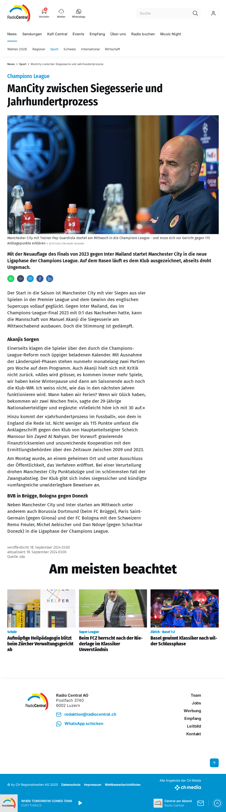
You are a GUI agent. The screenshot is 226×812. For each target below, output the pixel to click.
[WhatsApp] (10, 278)
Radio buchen (143, 34)
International (90, 49)
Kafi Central (57, 34)
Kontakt (193, 734)
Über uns (118, 34)
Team (196, 695)
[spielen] (79, 803)
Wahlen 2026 (17, 49)
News (12, 34)
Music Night (170, 34)
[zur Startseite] (19, 13)
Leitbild (194, 726)
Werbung (192, 710)
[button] (78, 13)
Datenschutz (71, 784)
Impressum (92, 784)
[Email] (30, 278)
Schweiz (70, 49)
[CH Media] (180, 786)
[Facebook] (39, 278)
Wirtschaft (112, 49)
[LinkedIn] (49, 278)
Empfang (97, 34)
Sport (54, 49)
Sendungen (32, 34)
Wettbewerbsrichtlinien (123, 784)
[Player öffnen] (217, 803)
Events (78, 34)
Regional (38, 49)
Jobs (196, 703)
